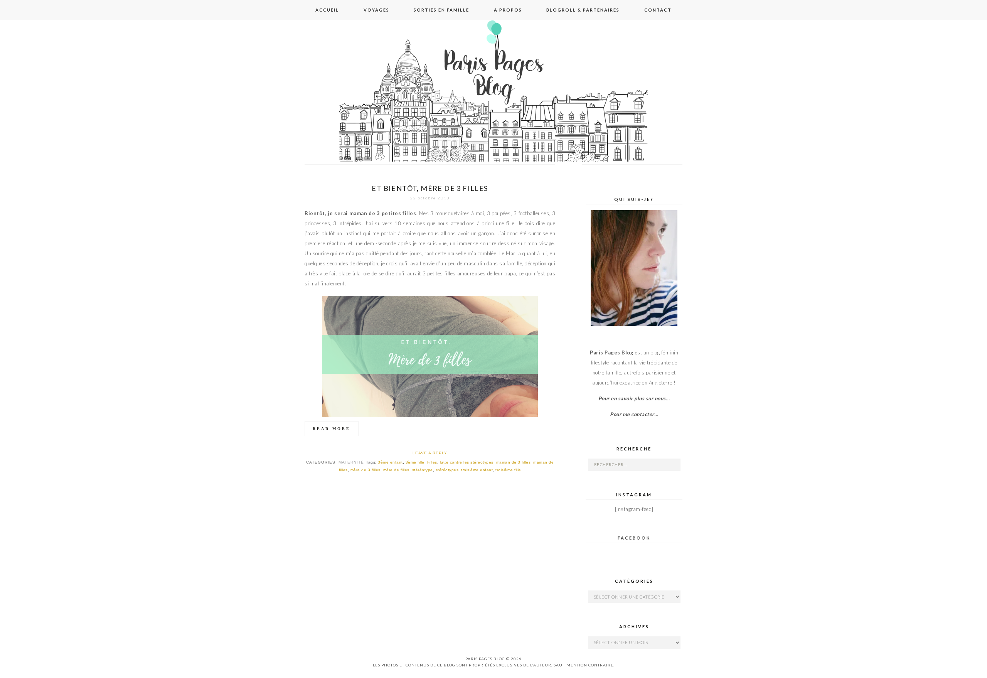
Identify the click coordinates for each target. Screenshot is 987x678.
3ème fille (415, 462)
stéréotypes (447, 470)
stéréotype (422, 470)
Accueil (327, 9)
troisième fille (508, 470)
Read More (331, 429)
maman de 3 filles (513, 462)
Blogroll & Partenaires (583, 9)
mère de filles (396, 470)
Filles (432, 462)
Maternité (351, 462)
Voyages (376, 9)
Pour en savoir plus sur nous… (634, 398)
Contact (658, 9)
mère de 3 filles (365, 470)
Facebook (634, 537)
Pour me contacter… (634, 414)
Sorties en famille (441, 9)
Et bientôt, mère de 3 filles (430, 188)
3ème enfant (390, 462)
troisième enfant (477, 470)
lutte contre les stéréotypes (467, 462)
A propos (508, 9)
